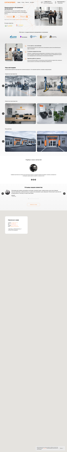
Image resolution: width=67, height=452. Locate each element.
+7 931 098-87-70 (14, 225)
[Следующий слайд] (64, 86)
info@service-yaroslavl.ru (14, 226)
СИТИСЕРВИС (10, 2)
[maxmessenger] (33, 179)
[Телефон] (31, 179)
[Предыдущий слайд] (3, 86)
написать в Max (19, 19)
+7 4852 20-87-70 (14, 222)
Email (26, 19)
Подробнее (44, 448)
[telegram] (35, 179)
